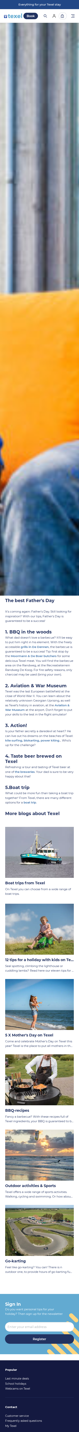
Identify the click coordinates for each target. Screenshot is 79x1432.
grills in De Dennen (35, 647)
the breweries (25, 772)
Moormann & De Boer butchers (34, 656)
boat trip (30, 802)
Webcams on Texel (17, 1388)
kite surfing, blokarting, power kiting (32, 740)
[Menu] (73, 16)
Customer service (17, 1416)
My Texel (10, 1426)
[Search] (45, 16)
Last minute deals (17, 1378)
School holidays (15, 1383)
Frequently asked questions (23, 1420)
